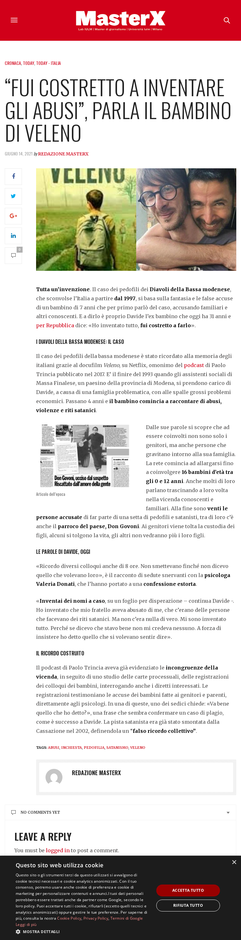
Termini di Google (126, 918)
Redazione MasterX (63, 154)
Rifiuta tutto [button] (188, 905)
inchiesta (71, 747)
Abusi (53, 747)
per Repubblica (55, 325)
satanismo (117, 747)
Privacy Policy (95, 918)
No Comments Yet (40, 812)
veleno (137, 747)
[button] (83, 931)
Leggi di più (26, 924)
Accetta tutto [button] (188, 890)
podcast (194, 365)
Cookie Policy (69, 918)
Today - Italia (48, 63)
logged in (58, 850)
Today (28, 63)
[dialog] (120, 898)
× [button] (234, 862)
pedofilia (94, 747)
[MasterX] (120, 20)
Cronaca (13, 63)
